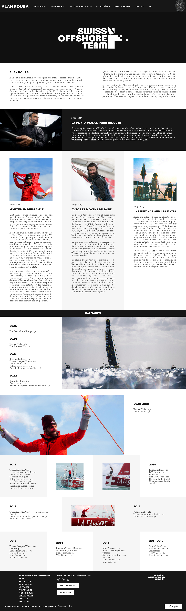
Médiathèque (103, 6)
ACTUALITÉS (25, 581)
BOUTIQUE (24, 602)
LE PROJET (24, 587)
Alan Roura (15, 6)
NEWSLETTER (65, 592)
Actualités (40, 6)
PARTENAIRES (25, 590)
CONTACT (23, 599)
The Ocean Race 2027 (80, 6)
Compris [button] (173, 606)
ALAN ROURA (25, 584)
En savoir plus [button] (65, 606)
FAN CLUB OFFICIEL (67, 585)
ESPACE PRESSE (26, 596)
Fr (150, 6)
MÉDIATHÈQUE (26, 593)
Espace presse (123, 6)
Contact (139, 6)
